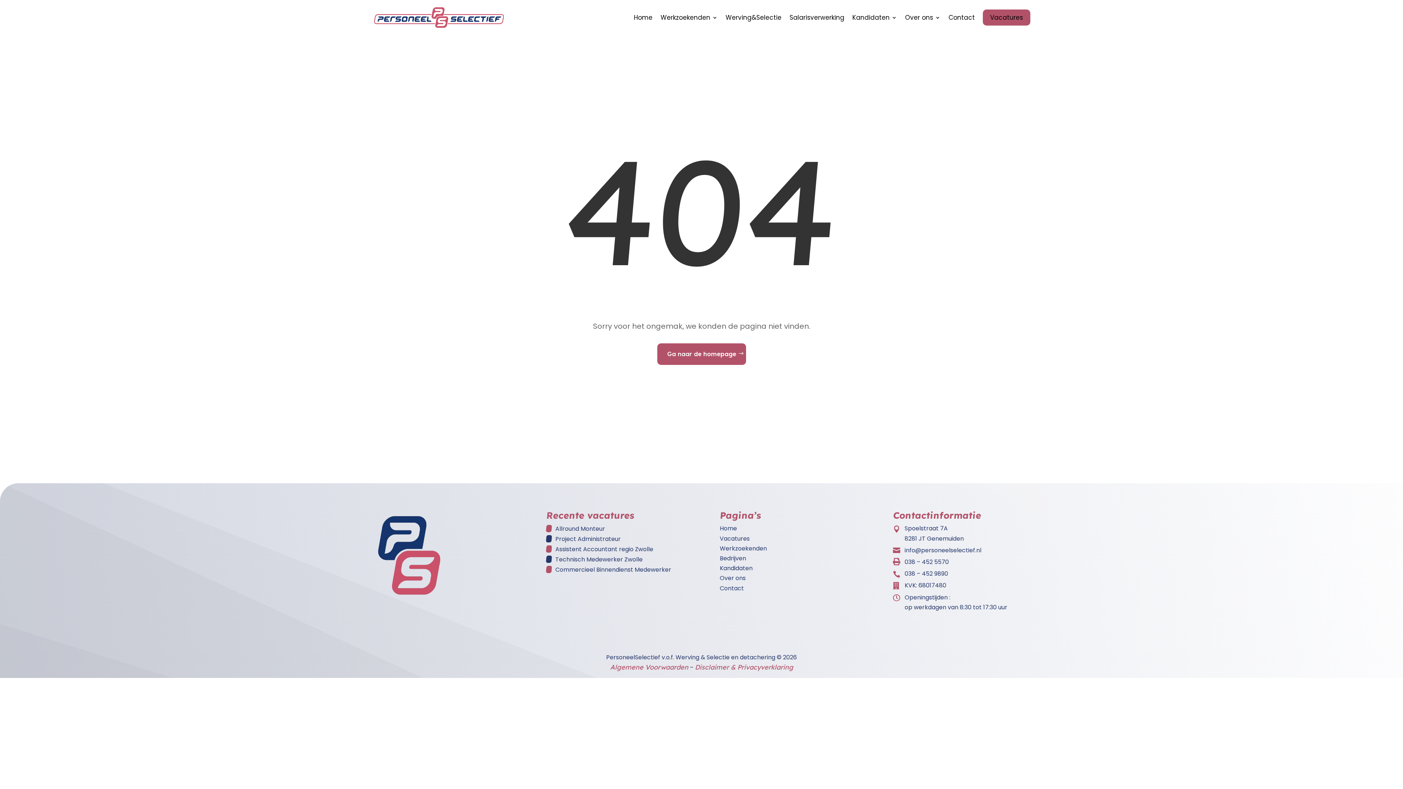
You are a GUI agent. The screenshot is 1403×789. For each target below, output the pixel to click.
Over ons (919, 17)
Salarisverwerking (817, 17)
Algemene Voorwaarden (649, 667)
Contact (961, 17)
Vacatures (1006, 17)
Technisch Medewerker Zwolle (599, 559)
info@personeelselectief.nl (943, 550)
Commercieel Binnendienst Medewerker (613, 569)
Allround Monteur (580, 529)
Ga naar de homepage (701, 354)
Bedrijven (733, 558)
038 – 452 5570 (927, 562)
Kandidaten (871, 17)
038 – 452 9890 (926, 573)
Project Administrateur (588, 539)
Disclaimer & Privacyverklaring (744, 667)
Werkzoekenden (685, 17)
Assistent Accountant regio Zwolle (604, 549)
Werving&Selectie (754, 17)
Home (643, 17)
